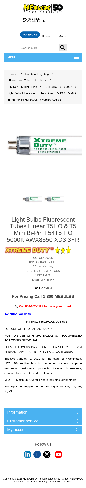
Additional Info (17, 314)
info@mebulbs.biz (34, 21)
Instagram (58, 454)
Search (63, 47)
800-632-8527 (32, 18)
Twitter (47, 454)
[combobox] (40, 47)
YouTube (27, 454)
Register (48, 35)
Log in (61, 35)
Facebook (37, 454)
